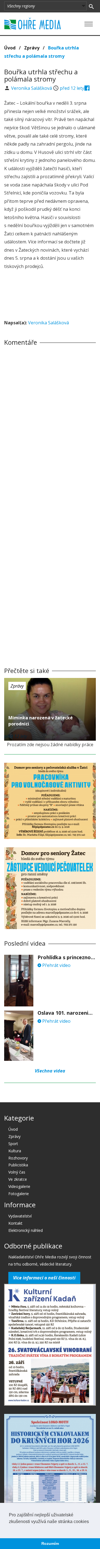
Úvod (10, 48)
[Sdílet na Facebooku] (87, 88)
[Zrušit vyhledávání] (91, 6)
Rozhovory (18, 1158)
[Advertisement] (50, 295)
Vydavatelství (20, 1216)
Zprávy (31, 48)
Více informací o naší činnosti (44, 1278)
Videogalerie (19, 1186)
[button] (10, 1528)
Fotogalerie (18, 1193)
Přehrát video (56, 965)
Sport (13, 1143)
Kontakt (15, 1223)
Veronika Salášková (32, 88)
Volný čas (16, 1172)
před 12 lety (72, 88)
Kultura (14, 1150)
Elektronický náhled (25, 1230)
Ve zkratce (17, 1179)
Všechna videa (50, 1071)
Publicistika (18, 1164)
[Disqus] (50, 427)
